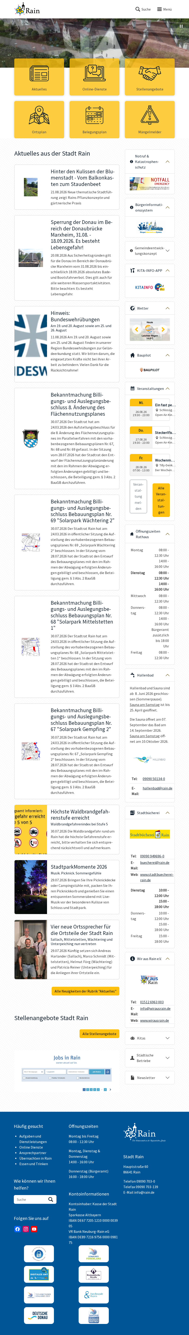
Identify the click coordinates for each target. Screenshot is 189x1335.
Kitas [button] (141, 1038)
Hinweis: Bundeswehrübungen (75, 316)
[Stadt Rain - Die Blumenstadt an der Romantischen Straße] (27, 9)
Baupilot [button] (144, 355)
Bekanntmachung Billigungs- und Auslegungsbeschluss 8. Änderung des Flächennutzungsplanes (81, 404)
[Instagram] (26, 1229)
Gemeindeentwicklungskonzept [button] (150, 251)
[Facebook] (17, 1229)
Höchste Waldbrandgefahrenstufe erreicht (80, 815)
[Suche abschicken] (50, 1199)
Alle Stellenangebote (99, 1033)
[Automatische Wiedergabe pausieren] (181, 26)
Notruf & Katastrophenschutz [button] (147, 161)
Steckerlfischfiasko (165, 432)
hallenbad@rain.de (157, 788)
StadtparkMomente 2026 (79, 867)
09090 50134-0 (154, 778)
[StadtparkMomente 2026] (31, 887)
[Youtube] (34, 1229)
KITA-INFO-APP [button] (149, 270)
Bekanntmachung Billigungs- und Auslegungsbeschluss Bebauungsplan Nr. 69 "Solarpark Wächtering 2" (83, 511)
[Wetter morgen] (150, 329)
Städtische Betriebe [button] (145, 1058)
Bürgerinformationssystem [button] (149, 207)
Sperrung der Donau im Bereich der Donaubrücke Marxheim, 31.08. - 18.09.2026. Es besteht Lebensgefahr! (81, 235)
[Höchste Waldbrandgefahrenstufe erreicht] (31, 829)
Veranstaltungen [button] (150, 388)
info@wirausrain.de (155, 1008)
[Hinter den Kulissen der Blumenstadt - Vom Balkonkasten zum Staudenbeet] (31, 187)
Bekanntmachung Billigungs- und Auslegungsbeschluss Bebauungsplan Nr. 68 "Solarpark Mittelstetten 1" (82, 615)
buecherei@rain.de (154, 862)
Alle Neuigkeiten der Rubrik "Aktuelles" (85, 991)
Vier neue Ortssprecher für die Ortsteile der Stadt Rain (82, 930)
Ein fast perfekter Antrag (165, 405)
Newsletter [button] (146, 1077)
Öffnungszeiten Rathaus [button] (148, 534)
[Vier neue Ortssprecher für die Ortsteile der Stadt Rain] (31, 949)
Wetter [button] (142, 308)
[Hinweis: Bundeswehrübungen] (31, 344)
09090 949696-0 (152, 856)
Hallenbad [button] (145, 675)
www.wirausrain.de (154, 1020)
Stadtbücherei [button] (148, 812)
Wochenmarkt (165, 460)
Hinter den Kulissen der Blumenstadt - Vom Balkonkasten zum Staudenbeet (83, 177)
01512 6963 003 (152, 1002)
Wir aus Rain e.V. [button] (149, 958)
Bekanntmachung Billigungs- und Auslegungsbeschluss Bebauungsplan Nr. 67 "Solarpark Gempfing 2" (81, 719)
